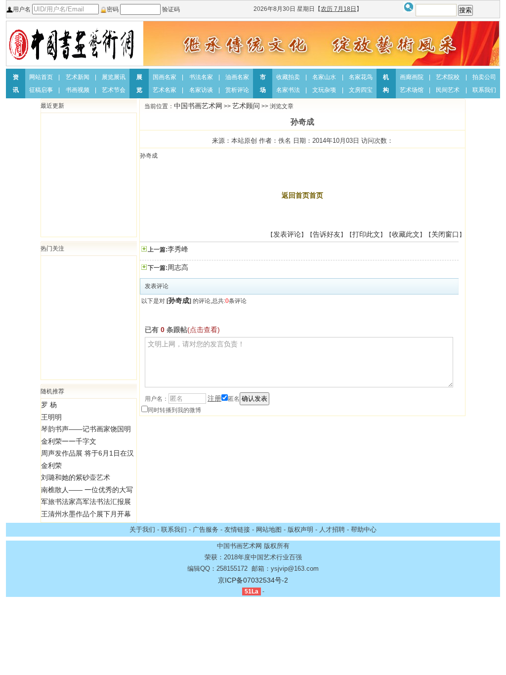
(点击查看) (203, 330)
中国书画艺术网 (198, 106)
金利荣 (51, 465)
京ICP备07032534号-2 (253, 580)
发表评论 (287, 234)
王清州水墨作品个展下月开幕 (86, 514)
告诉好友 (326, 234)
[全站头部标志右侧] (321, 43)
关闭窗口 (445, 234)
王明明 (51, 417)
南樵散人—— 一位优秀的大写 (87, 490)
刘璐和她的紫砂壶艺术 (75, 477)
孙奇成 (179, 300)
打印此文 (366, 234)
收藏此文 (406, 234)
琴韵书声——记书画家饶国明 (86, 429)
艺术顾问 (246, 106)
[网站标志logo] (71, 43)
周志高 (178, 267)
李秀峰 (178, 249)
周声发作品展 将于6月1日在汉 (87, 453)
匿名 (234, 398)
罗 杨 (49, 405)
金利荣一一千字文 (68, 441)
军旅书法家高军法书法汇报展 (86, 502)
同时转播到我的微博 (174, 410)
